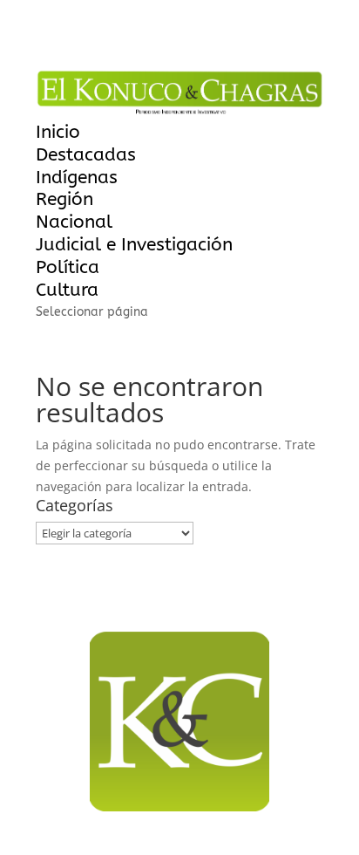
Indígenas (77, 177)
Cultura (67, 290)
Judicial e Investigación (134, 245)
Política (67, 267)
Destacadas (86, 155)
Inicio (58, 132)
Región (64, 199)
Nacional (74, 222)
